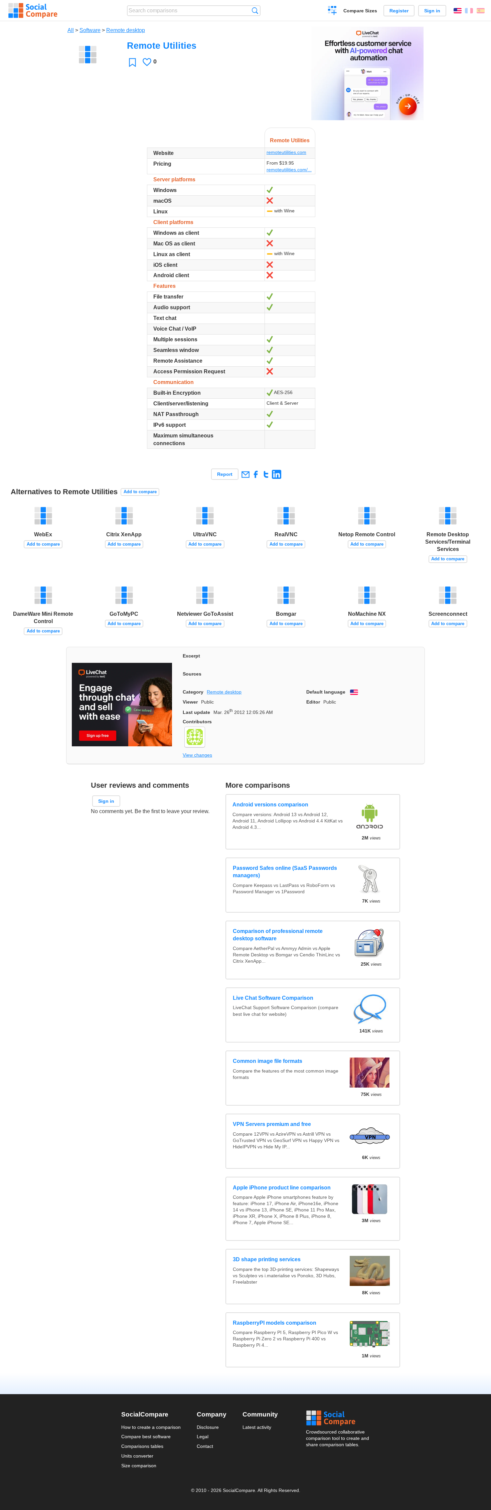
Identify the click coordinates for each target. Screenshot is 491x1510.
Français (469, 10)
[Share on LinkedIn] (276, 474)
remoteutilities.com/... (289, 169)
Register (398, 10)
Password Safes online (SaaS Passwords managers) (285, 871)
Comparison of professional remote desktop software (278, 934)
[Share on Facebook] (255, 474)
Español (481, 10)
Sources (192, 674)
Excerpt (191, 655)
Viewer (190, 702)
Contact (205, 1446)
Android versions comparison (271, 805)
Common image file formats (267, 1061)
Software (90, 30)
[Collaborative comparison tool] (32, 10)
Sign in (432, 10)
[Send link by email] (245, 474)
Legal (202, 1436)
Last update (196, 712)
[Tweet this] (266, 474)
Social (338, 1418)
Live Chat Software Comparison (273, 998)
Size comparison (138, 1465)
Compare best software (146, 1436)
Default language (325, 692)
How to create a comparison (151, 1427)
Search (255, 10)
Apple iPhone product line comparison (282, 1187)
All (70, 30)
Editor (313, 702)
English (458, 10)
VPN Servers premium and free (272, 1124)
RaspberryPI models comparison (274, 1323)
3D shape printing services (267, 1259)
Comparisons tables (142, 1446)
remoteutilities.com (286, 152)
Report (224, 474)
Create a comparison (332, 11)
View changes (197, 755)
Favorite (132, 62)
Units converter (137, 1456)
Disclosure (208, 1427)
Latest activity (256, 1427)
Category (193, 692)
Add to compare (140, 491)
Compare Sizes (360, 10)
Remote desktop (125, 30)
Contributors (197, 721)
